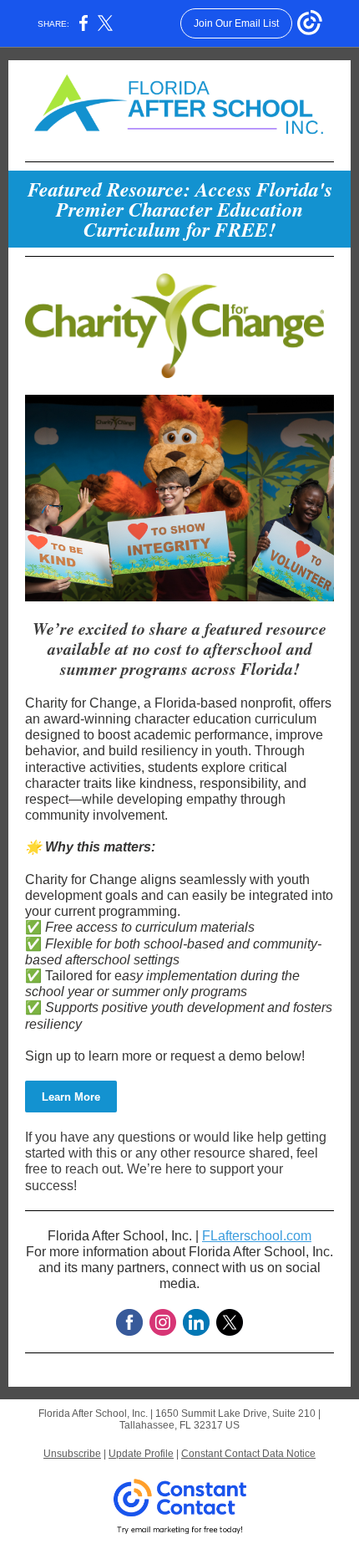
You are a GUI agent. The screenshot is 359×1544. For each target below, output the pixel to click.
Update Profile (141, 1454)
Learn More (71, 1097)
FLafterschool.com (256, 1236)
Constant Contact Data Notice (248, 1454)
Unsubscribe (72, 1454)
